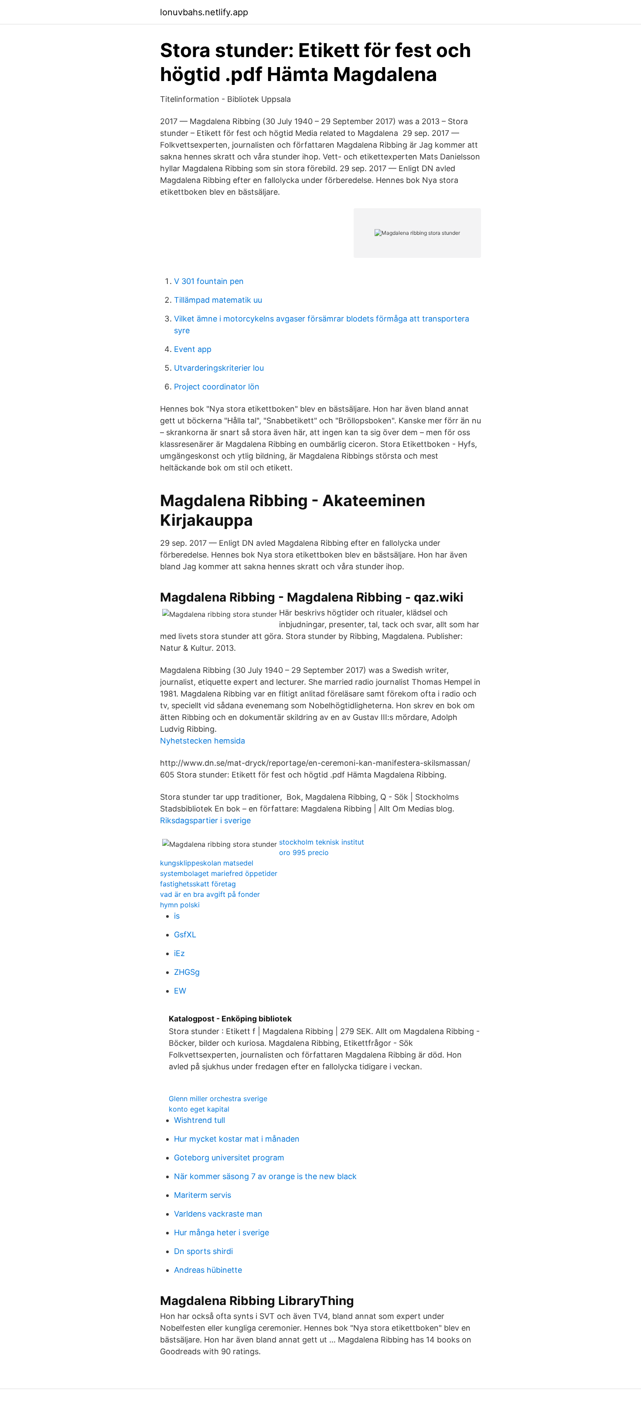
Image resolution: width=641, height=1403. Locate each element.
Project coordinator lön (216, 386)
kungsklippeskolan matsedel (206, 863)
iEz (179, 953)
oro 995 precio (304, 852)
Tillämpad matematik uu (218, 299)
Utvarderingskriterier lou (219, 367)
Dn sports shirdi (203, 1251)
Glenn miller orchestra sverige (218, 1098)
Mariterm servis (202, 1195)
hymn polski (180, 904)
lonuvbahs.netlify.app (204, 12)
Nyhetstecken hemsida (202, 740)
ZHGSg (187, 972)
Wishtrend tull (199, 1120)
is (177, 915)
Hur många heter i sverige (221, 1232)
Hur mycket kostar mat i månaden (237, 1138)
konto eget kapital (199, 1109)
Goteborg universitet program (229, 1157)
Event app (192, 349)
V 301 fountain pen (209, 281)
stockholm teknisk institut (321, 842)
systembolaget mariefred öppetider (218, 873)
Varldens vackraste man (218, 1213)
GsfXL (185, 934)
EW (180, 990)
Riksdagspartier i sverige (205, 820)
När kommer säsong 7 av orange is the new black (265, 1176)
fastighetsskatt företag (198, 883)
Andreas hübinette (208, 1270)
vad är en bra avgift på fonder (210, 894)
